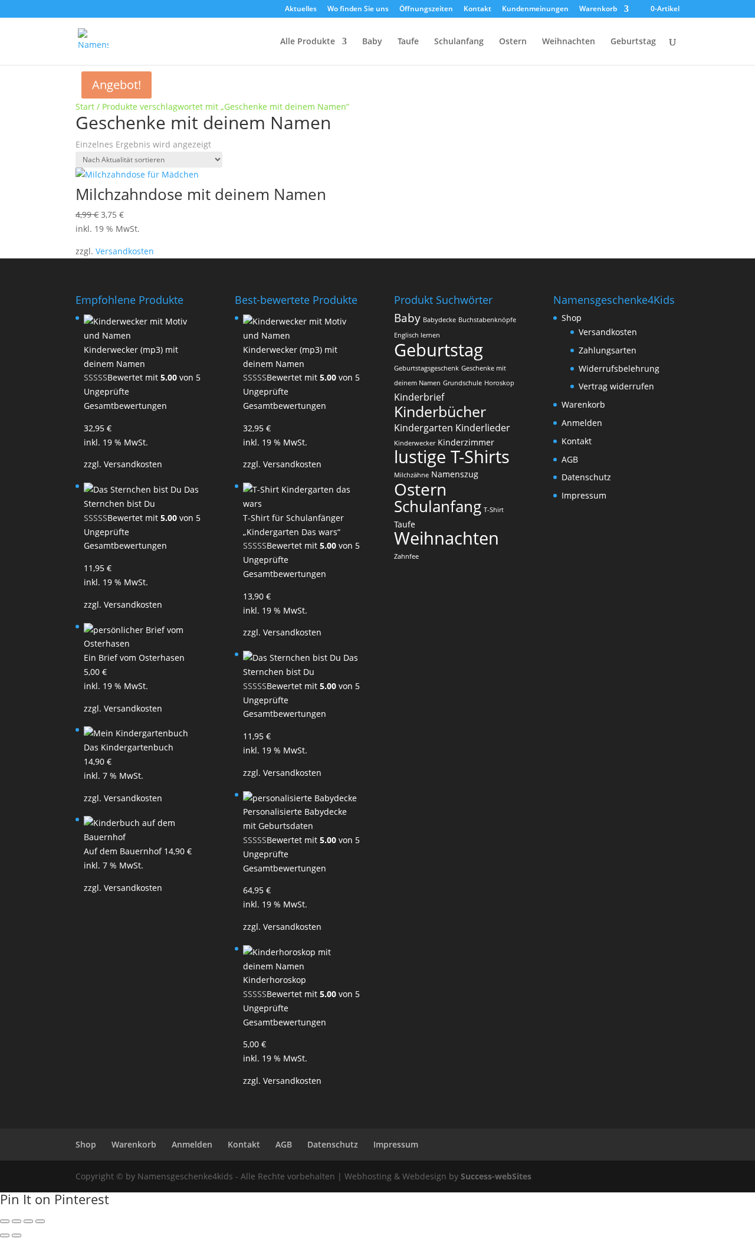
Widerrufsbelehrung (619, 368)
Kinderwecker (414, 443)
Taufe (408, 42)
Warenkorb (598, 9)
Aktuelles (301, 9)
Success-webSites (496, 1176)
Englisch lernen (417, 335)
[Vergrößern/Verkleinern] (4, 1221)
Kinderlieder (482, 427)
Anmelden (582, 422)
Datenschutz (586, 477)
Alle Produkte (307, 42)
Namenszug (454, 474)
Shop (572, 317)
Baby (372, 42)
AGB (570, 459)
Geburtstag (633, 42)
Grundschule (462, 383)
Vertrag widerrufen (616, 386)
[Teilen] (28, 1221)
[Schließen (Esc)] (40, 1221)
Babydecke (439, 320)
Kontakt (477, 9)
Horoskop (499, 383)
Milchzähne (411, 475)
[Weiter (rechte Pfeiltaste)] (16, 1235)
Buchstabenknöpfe (487, 320)
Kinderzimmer (466, 442)
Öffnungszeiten (426, 9)
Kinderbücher (440, 411)
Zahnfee (406, 556)
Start (85, 106)
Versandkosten (125, 251)
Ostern (513, 42)
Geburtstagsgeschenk (426, 368)
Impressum (584, 495)
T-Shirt (494, 510)
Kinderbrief (419, 397)
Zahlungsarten (607, 350)
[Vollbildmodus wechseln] (16, 1221)
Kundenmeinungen (535, 9)
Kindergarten (423, 427)
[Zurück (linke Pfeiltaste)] (4, 1235)
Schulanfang (459, 42)
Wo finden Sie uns (358, 9)
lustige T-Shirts (452, 456)
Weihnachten (568, 42)
